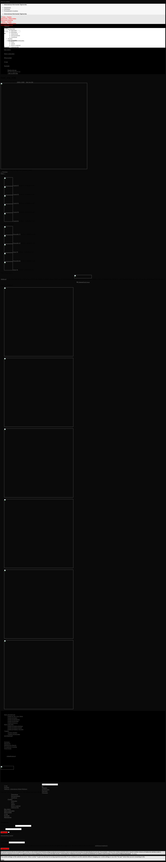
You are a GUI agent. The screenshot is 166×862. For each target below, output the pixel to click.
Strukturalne (11, 29)
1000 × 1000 (20, 82)
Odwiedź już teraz (84, 282)
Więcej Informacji (125, 853)
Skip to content (5, 1)
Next (3, 173)
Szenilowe (14, 37)
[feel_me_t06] (44, 168)
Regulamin (7, 7)
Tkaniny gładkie (12, 732)
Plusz (12, 42)
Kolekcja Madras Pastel (15, 728)
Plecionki (14, 30)
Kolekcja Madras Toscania (15, 729)
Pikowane (14, 32)
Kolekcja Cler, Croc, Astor (15, 716)
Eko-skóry (7, 49)
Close (2, 860)
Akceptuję (134, 853)
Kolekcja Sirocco (13, 723)
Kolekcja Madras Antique (15, 726)
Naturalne (14, 40)
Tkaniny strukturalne (14, 734)
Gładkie (10, 38)
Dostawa (7, 9)
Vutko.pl (3, 279)
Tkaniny (6, 26)
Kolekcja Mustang (13, 721)
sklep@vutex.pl (11, 756)
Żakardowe (14, 34)
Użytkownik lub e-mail (8, 825)
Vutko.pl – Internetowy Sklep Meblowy (15, 789)
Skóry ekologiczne (9, 714)
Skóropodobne (15, 35)
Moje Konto (7, 748)
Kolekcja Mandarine (14, 719)
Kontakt (7, 66)
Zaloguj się (4, 832)
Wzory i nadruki (15, 45)
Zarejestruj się (4, 848)
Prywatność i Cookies (11, 11)
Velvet (13, 43)
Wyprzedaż (8, 58)
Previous (4, 172)
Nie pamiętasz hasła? (7, 835)
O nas (6, 62)
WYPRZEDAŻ (8, 736)
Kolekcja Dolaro (12, 718)
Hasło (3, 829)
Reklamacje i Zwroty (10, 745)
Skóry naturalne (9, 54)
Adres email (5, 842)
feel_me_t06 (29, 82)
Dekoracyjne (15, 47)
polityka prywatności (101, 845)
